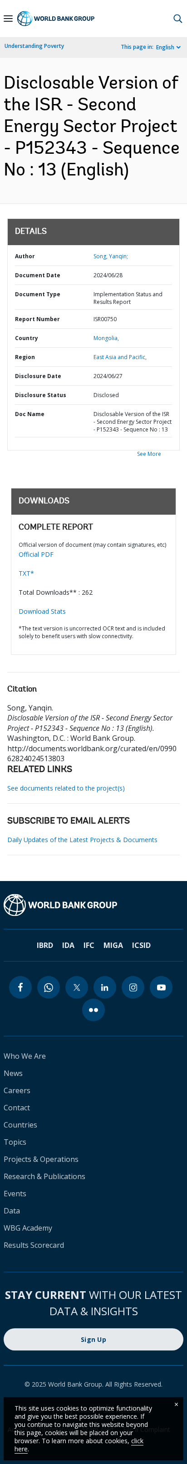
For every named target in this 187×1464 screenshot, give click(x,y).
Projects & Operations (41, 1159)
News (13, 1073)
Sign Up (93, 1339)
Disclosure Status (40, 395)
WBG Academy (28, 1228)
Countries (20, 1125)
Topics (15, 1142)
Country (26, 338)
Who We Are (25, 1056)
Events (15, 1194)
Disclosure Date (38, 376)
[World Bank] (93, 905)
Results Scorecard (34, 1245)
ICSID (141, 945)
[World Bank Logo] (55, 18)
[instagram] (133, 987)
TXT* (26, 573)
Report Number (37, 319)
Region (25, 357)
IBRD (45, 945)
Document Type (37, 294)
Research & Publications (44, 1176)
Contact (17, 1108)
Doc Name (29, 414)
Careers (17, 1090)
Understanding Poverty (34, 46)
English (165, 47)
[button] (177, 18)
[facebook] (20, 987)
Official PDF (36, 554)
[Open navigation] (8, 19)
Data (12, 1211)
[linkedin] (105, 987)
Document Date (37, 275)
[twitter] (76, 987)
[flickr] (93, 1010)
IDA (68, 945)
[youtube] (161, 987)
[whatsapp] (48, 987)
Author (25, 256)
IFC (89, 945)
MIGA (113, 945)
